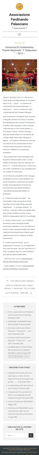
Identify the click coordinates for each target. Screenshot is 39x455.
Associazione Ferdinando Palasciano (19, 19)
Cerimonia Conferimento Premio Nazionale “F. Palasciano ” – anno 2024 (19, 331)
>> (28, 356)
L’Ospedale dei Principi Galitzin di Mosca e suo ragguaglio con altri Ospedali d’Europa (19, 395)
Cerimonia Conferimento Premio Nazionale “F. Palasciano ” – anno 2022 (19, 340)
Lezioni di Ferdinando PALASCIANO (20, 401)
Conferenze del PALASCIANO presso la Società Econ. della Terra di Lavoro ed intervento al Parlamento (20, 411)
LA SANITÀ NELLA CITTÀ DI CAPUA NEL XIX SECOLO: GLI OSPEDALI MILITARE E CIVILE (20, 350)
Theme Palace (32, 452)
